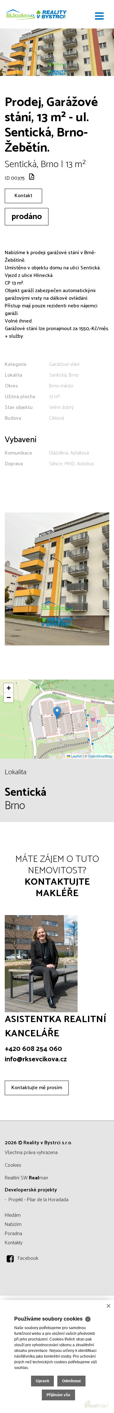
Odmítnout (71, 1381)
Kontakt (23, 196)
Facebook (28, 1258)
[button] (57, 712)
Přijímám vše (58, 1395)
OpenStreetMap (100, 755)
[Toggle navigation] (99, 16)
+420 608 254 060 (33, 1049)
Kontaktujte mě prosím (36, 1087)
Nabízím (13, 1224)
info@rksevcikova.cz (36, 1059)
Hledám (13, 1215)
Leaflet (76, 755)
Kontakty (13, 1243)
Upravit (42, 1381)
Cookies (13, 1165)
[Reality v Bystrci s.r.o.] (36, 14)
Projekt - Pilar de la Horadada (38, 1200)
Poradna (13, 1233)
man (38, 1178)
